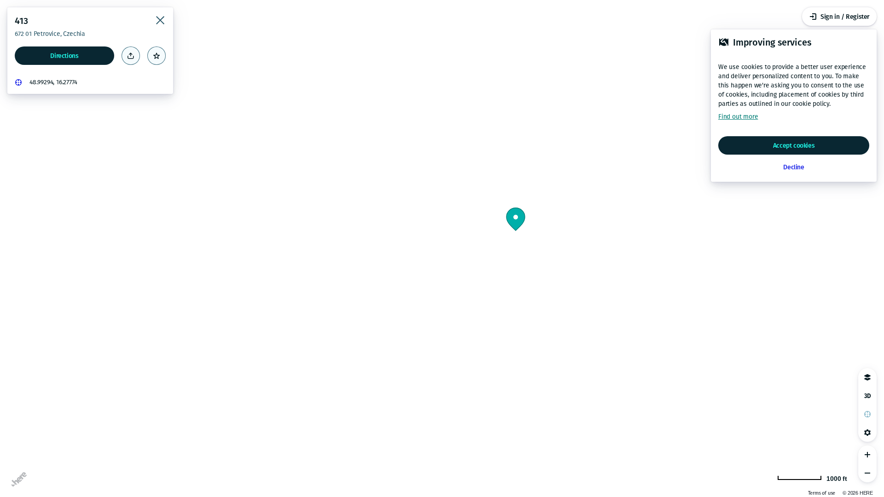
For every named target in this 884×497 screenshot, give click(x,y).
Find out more (738, 117)
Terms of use (822, 493)
